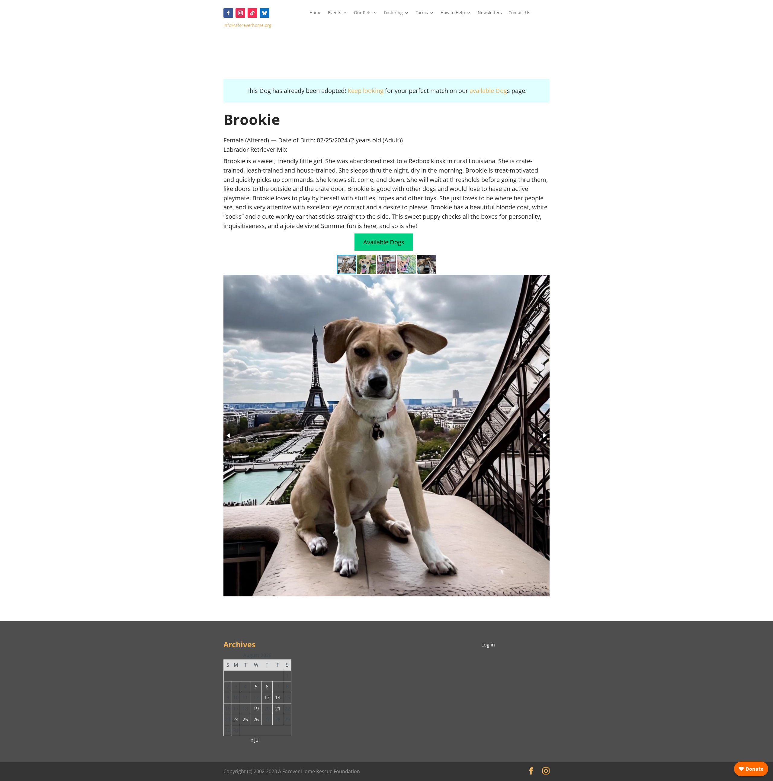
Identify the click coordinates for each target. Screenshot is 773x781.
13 (267, 697)
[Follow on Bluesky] (264, 13)
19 (256, 708)
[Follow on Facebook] (228, 13)
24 (236, 719)
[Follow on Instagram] (240, 13)
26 (256, 719)
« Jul (255, 740)
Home (315, 13)
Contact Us (519, 13)
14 (278, 697)
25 (245, 719)
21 (278, 708)
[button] (367, 264)
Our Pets (362, 13)
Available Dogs (383, 242)
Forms (421, 13)
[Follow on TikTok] (252, 13)
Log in (488, 644)
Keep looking (365, 91)
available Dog (488, 91)
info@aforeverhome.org (247, 25)
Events (334, 13)
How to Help (453, 13)
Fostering (393, 13)
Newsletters (490, 13)
